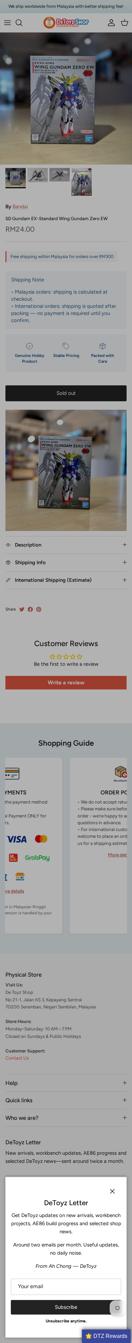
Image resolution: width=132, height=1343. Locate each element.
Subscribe (66, 1307)
